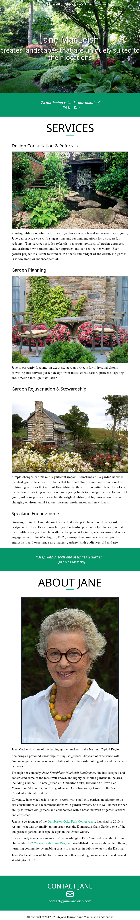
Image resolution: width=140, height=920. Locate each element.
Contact (86, 4)
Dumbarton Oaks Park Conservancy (71, 821)
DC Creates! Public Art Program (49, 843)
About (70, 4)
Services (54, 4)
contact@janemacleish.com (70, 901)
